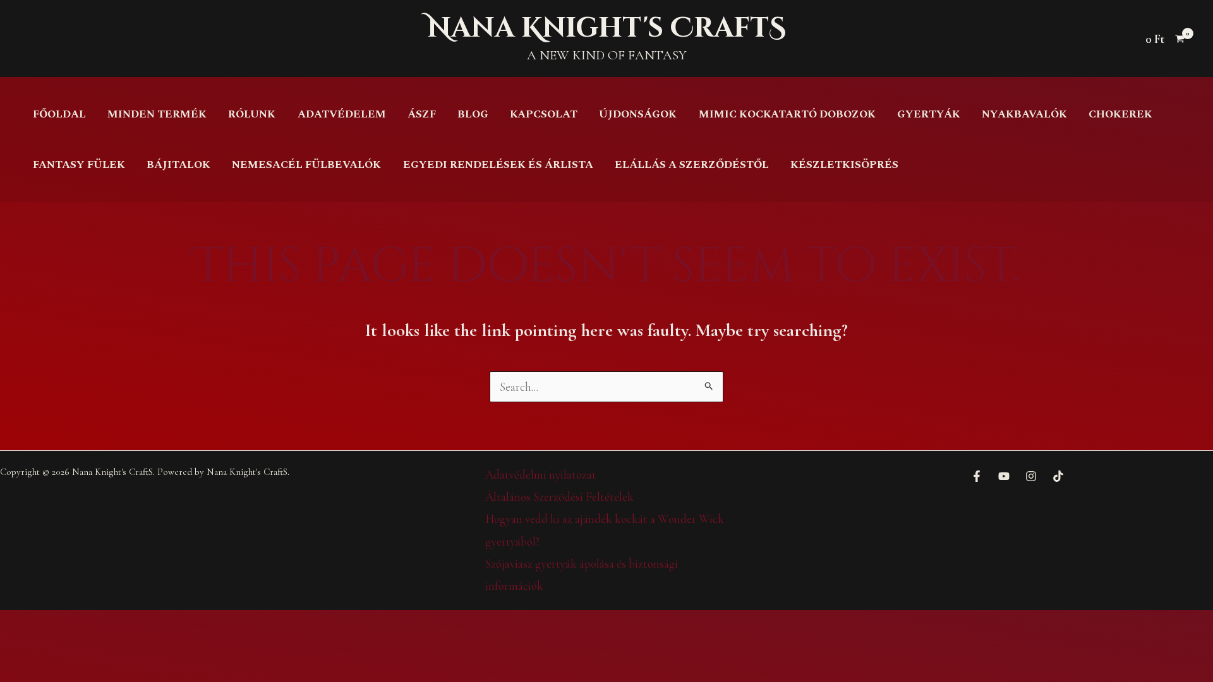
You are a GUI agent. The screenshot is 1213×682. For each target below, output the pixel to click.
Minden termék (157, 114)
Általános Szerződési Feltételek (559, 496)
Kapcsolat (543, 114)
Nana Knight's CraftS (606, 28)
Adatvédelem (342, 114)
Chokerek (1120, 114)
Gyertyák (928, 114)
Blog (472, 114)
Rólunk (251, 114)
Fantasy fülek (79, 165)
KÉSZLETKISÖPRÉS (844, 165)
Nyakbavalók (1024, 114)
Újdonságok (638, 114)
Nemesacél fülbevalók (306, 165)
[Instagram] (1031, 476)
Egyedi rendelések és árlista (498, 165)
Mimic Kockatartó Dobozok (787, 114)
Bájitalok (178, 165)
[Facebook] (976, 476)
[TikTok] (1058, 476)
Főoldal (59, 114)
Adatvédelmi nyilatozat (540, 474)
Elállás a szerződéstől (692, 165)
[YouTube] (1004, 476)
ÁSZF (421, 114)
